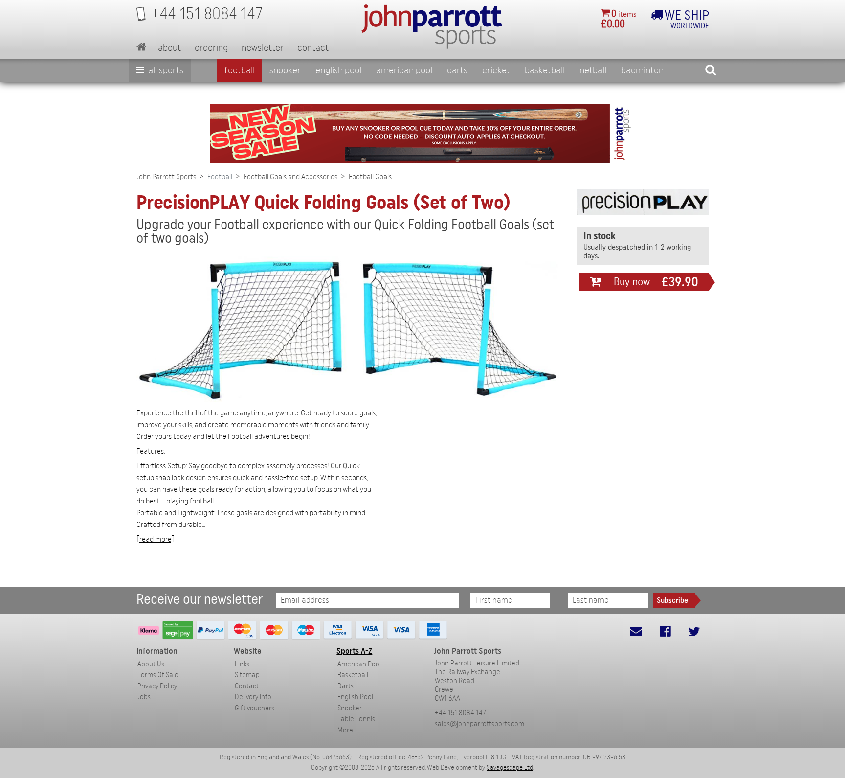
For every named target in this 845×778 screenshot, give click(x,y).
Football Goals (370, 177)
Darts (457, 70)
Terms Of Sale (157, 675)
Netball (592, 70)
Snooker (285, 70)
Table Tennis (356, 719)
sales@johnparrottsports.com (479, 724)
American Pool (404, 70)
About (169, 48)
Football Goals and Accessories (290, 177)
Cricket (496, 70)
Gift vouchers (254, 708)
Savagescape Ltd (510, 767)
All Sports (164, 70)
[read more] (155, 539)
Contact (313, 48)
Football (239, 70)
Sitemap (247, 675)
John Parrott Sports (166, 177)
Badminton (642, 70)
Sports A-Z (354, 651)
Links (242, 664)
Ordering (211, 48)
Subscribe (672, 600)
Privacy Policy (157, 686)
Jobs (144, 697)
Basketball (545, 70)
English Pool (355, 697)
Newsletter (263, 48)
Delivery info (253, 697)
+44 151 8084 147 (460, 713)
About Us (150, 664)
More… (347, 730)
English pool (338, 70)
